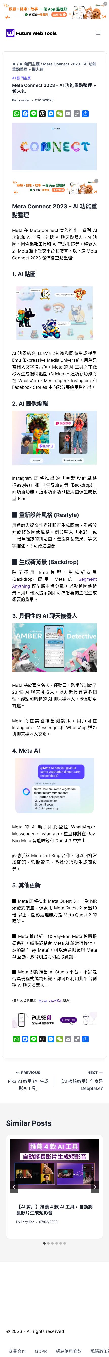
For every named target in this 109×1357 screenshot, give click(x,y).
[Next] (95, 1187)
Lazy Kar (23, 100)
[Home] (14, 64)
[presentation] (54, 1168)
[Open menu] (98, 33)
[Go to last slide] (14, 1187)
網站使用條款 (69, 1351)
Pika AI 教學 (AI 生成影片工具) (28, 1081)
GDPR (41, 1351)
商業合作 (17, 1351)
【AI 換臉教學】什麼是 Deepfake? (81, 1081)
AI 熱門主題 (21, 78)
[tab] (44, 1243)
